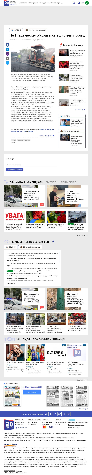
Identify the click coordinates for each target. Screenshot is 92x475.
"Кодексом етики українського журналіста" (38, 433)
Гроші (14, 140)
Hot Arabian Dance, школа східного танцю (35, 363)
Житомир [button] (13, 4)
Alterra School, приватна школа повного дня (55, 363)
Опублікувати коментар (14, 169)
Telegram (50, 130)
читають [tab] (51, 182)
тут (33, 435)
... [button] (62, 2)
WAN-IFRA (71, 438)
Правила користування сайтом (78, 422)
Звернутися (32, 424)
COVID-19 (17, 30)
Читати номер (31, 392)
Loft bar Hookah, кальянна (15, 362)
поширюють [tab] (69, 182)
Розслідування (44, 3)
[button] (52, 241)
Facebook (42, 130)
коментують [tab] (35, 182)
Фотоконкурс (55, 3)
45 (43, 40)
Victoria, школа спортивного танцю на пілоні (75, 364)
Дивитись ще (80, 110)
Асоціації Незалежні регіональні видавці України (31, 438)
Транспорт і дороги (24, 140)
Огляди (57, 424)
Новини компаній (60, 422)
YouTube (23, 132)
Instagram (15, 132)
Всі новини (23, 3)
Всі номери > (83, 409)
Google (30, 132)
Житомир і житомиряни (37, 30)
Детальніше (19, 424)
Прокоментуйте (47, 135)
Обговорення (33, 3)
